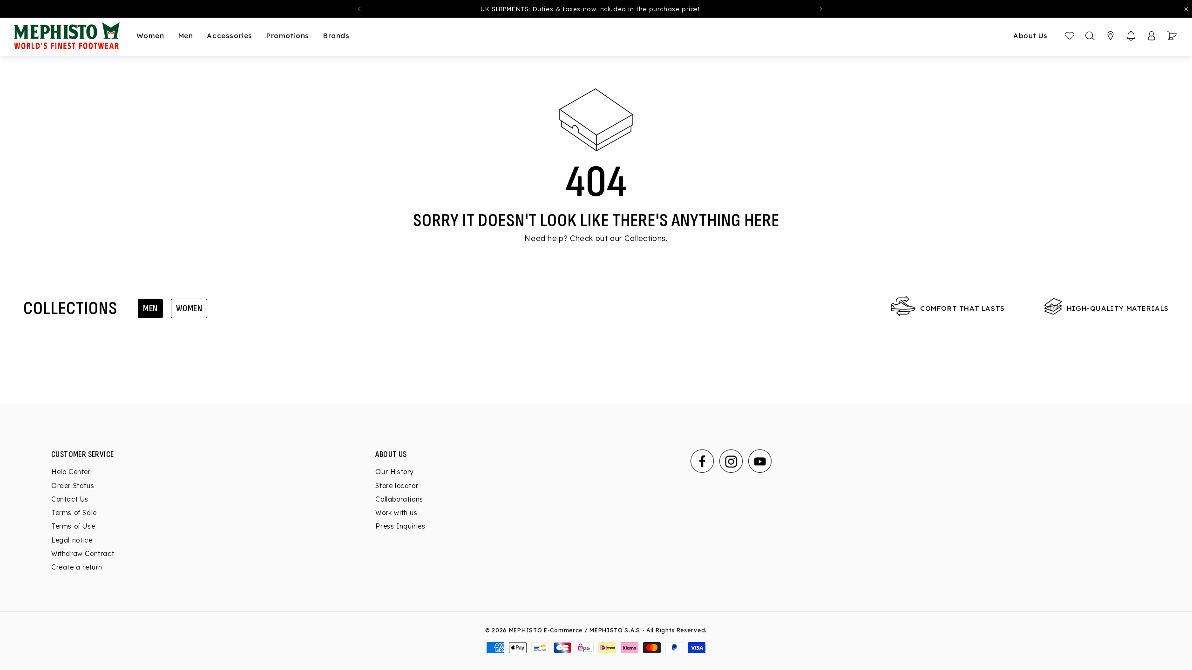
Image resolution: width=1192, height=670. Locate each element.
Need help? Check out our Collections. (595, 238)
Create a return (76, 567)
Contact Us (69, 499)
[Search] (1090, 36)
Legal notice (71, 540)
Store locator (396, 486)
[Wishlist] (1069, 36)
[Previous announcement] (359, 9)
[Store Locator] (1110, 36)
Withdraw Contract (82, 553)
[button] (1131, 36)
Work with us (396, 513)
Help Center (71, 472)
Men (150, 308)
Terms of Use (73, 526)
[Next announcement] (821, 9)
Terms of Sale (74, 513)
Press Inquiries (400, 526)
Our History (394, 472)
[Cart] (1172, 36)
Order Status (72, 486)
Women (189, 308)
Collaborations (399, 499)
